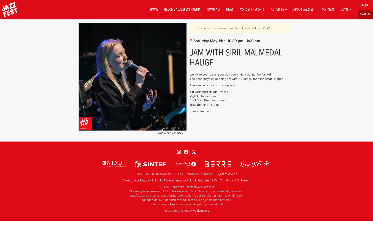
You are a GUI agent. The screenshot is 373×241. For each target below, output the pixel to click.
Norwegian (365, 5)
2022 (266, 28)
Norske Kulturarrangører (170, 180)
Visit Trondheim (224, 180)
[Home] (9, 9)
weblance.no (201, 211)
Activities (278, 10)
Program (213, 10)
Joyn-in (346, 10)
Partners (328, 10)
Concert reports (252, 10)
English (365, 14)
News (230, 10)
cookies (170, 204)
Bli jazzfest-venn (226, 174)
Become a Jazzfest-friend (182, 10)
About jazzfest (304, 10)
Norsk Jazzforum (200, 180)
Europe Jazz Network (137, 180)
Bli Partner (244, 180)
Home (154, 10)
